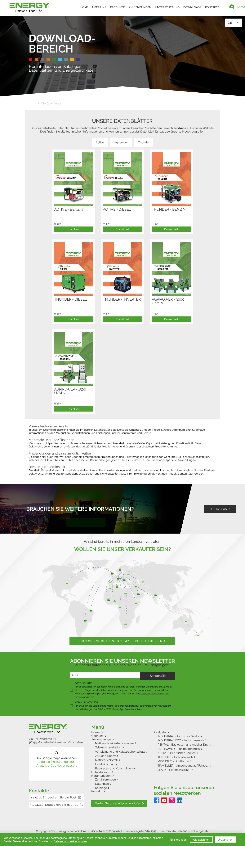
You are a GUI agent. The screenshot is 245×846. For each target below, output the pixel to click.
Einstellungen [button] (178, 839)
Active (100, 142)
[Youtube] (164, 800)
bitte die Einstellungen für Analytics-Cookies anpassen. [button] (56, 763)
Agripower (121, 142)
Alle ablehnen (201, 839)
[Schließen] (240, 839)
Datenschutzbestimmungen (70, 841)
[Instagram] (172, 800)
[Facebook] (156, 800)
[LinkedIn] (179, 800)
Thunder (143, 142)
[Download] (73, 188)
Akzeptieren (225, 839)
